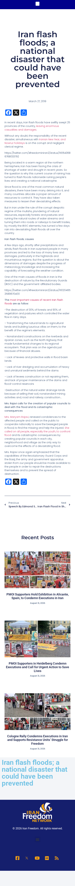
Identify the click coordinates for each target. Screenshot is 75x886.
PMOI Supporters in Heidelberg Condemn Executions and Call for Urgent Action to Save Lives (37, 667)
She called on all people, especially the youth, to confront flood (37, 431)
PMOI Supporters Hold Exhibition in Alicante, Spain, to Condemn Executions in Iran (37, 596)
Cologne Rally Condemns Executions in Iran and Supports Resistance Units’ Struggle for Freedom (37, 739)
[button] (38, 4)
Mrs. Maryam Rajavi (17, 417)
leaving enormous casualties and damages (32, 127)
